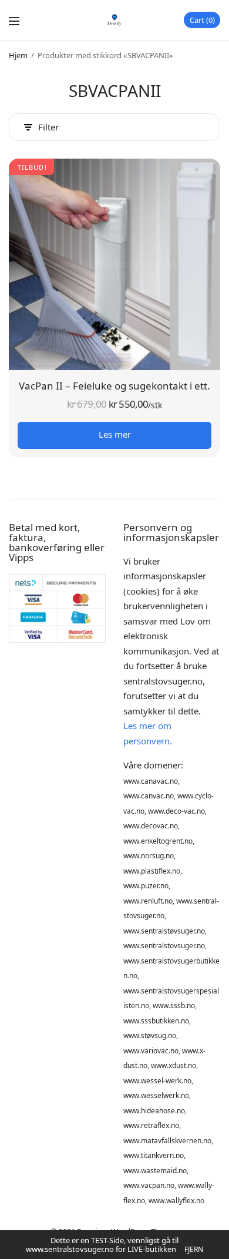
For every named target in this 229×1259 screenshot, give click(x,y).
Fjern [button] (193, 1249)
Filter (48, 127)
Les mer (115, 434)
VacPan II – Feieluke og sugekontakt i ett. (114, 385)
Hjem (18, 55)
